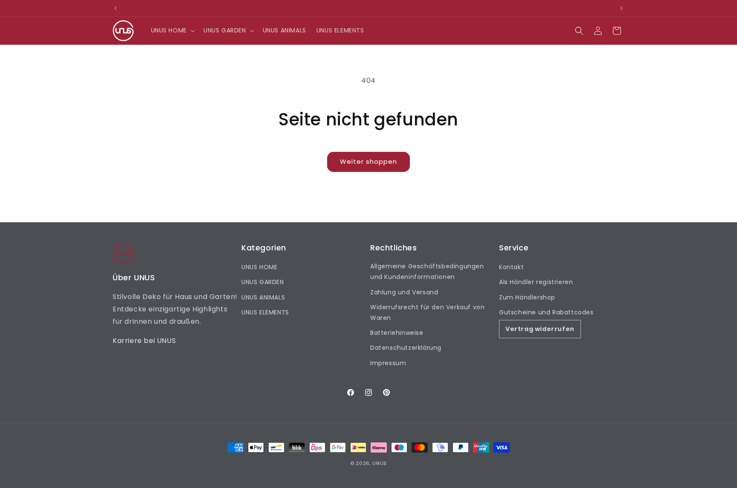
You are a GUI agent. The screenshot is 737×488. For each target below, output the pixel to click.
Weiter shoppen (368, 161)
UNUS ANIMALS (263, 297)
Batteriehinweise (397, 332)
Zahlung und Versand (404, 292)
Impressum (388, 363)
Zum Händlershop (527, 297)
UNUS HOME (259, 267)
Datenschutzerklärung (405, 347)
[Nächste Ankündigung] (621, 8)
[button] (172, 30)
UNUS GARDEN (262, 282)
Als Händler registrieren (536, 282)
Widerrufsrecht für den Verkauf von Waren (427, 312)
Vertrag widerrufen (540, 329)
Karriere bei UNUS (144, 341)
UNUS (379, 463)
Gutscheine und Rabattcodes (546, 312)
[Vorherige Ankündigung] (115, 8)
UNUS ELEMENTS (265, 312)
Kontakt (511, 267)
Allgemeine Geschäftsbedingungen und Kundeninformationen (427, 271)
